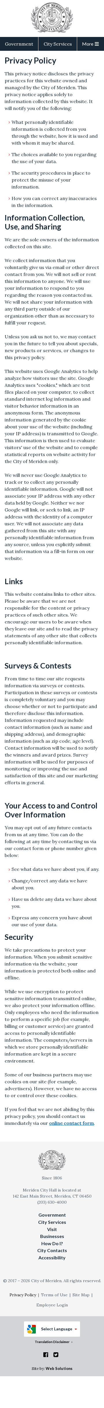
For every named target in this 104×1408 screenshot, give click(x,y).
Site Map (81, 1294)
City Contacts (52, 1250)
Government (19, 44)
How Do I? (52, 1243)
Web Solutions (59, 1368)
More (87, 43)
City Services (58, 44)
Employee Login (52, 1305)
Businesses (52, 1236)
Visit (52, 1229)
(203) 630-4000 (52, 1202)
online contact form (71, 1123)
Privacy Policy (23, 1294)
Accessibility (52, 1257)
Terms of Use (54, 1294)
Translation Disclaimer (52, 1342)
